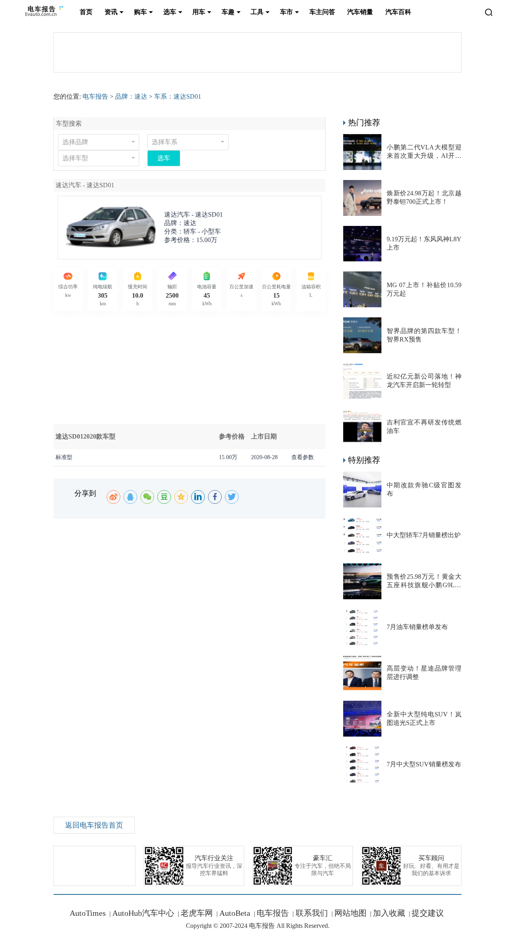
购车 (140, 11)
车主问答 (322, 11)
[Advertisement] (257, 367)
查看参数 (302, 457)
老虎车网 (197, 913)
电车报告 (95, 96)
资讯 (111, 11)
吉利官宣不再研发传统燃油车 (424, 426)
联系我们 (311, 913)
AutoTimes (88, 913)
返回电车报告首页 (94, 825)
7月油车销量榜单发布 (417, 626)
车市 (286, 11)
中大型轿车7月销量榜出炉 (424, 535)
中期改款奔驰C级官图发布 (424, 489)
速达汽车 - (193, 214)
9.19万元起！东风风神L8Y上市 (424, 243)
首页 (86, 11)
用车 (198, 11)
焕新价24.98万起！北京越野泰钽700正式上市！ (424, 197)
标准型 (64, 457)
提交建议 (428, 913)
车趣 (228, 11)
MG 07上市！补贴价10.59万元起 (424, 289)
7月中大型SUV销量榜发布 (424, 764)
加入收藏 (389, 913)
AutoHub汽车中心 (143, 913)
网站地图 (350, 913)
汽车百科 (398, 11)
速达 (189, 222)
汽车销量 (360, 11)
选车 (169, 11)
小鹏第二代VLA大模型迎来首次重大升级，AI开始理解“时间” (424, 152)
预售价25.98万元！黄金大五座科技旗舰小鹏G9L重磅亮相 (424, 581)
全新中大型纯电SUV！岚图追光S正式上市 (424, 718)
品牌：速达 (131, 96)
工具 (257, 11)
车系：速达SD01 (177, 96)
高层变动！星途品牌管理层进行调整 (424, 672)
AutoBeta (234, 913)
